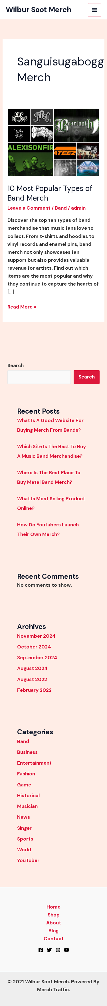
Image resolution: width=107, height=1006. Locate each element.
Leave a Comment (29, 208)
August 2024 (32, 668)
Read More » (21, 306)
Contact (54, 938)
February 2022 (34, 690)
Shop (54, 915)
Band (61, 208)
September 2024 (37, 657)
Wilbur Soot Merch (39, 9)
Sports (25, 839)
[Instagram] (57, 949)
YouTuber (28, 860)
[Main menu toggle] (95, 10)
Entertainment (34, 763)
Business (27, 752)
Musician (27, 806)
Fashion (26, 774)
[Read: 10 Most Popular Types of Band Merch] (53, 142)
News (23, 817)
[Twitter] (49, 949)
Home (53, 907)
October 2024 (34, 647)
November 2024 (36, 636)
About (53, 923)
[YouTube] (66, 949)
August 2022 (32, 679)
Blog (53, 931)
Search (15, 365)
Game (24, 785)
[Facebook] (40, 949)
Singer (24, 828)
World (24, 850)
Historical (28, 795)
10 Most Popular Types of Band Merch (49, 193)
